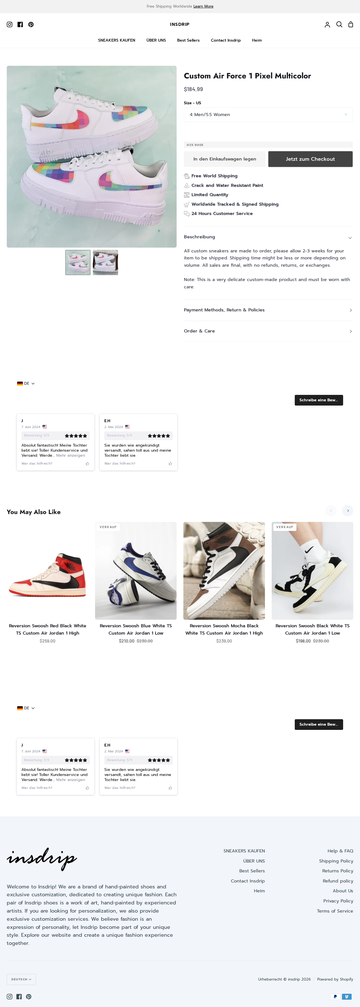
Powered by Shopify (335, 979)
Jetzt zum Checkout (310, 159)
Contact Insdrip (248, 881)
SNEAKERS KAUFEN (244, 851)
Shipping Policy (336, 861)
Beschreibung (199, 237)
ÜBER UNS (254, 861)
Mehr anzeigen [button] (70, 455)
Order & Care (199, 331)
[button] (319, 400)
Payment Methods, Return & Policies (224, 310)
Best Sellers (252, 871)
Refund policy (338, 881)
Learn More (203, 6)
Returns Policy (337, 871)
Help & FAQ (340, 851)
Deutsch (20, 979)
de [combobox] (26, 383)
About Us (343, 891)
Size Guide (195, 144)
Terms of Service (335, 911)
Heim (259, 891)
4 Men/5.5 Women (210, 114)
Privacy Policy (338, 901)
